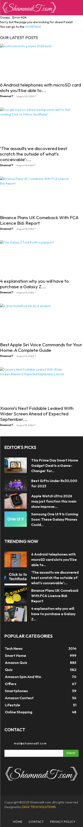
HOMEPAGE (33, 27)
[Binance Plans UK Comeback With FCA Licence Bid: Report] (41, 194)
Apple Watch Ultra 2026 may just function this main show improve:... (53, 501)
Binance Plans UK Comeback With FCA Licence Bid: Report (39, 220)
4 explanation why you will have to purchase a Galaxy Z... (34, 283)
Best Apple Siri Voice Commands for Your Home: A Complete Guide (41, 347)
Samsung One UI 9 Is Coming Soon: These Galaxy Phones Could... (54, 519)
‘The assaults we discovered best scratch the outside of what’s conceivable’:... (33, 153)
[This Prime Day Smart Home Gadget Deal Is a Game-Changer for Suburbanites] (15, 465)
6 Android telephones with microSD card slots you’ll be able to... (40, 87)
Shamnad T (6, 96)
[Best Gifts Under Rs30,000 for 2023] (15, 483)
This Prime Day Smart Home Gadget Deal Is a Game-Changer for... (54, 465)
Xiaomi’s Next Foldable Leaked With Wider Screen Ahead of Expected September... (36, 413)
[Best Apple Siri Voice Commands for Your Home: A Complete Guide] (41, 321)
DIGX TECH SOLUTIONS (39, 807)
